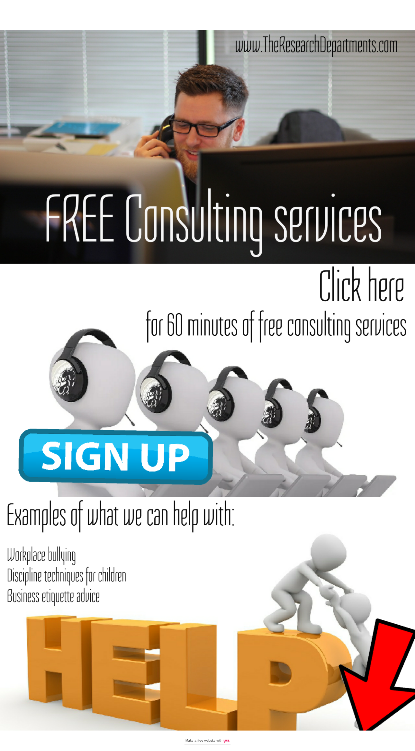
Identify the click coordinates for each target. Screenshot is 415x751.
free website (206, 740)
